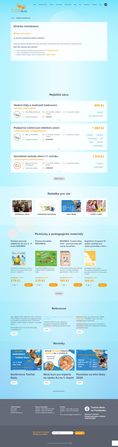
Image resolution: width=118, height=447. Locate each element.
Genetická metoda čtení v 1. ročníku (36, 156)
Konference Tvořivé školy (23, 376)
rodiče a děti (96, 214)
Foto (80, 4)
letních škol (80, 319)
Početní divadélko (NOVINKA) (43, 242)
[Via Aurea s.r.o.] (70, 443)
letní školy (71, 214)
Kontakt (94, 4)
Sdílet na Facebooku (22, 34)
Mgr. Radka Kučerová (32, 112)
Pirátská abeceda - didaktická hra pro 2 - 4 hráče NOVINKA (21, 244)
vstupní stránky (52, 50)
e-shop (58, 293)
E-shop (51, 4)
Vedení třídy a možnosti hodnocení (35, 105)
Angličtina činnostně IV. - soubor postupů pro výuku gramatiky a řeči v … (95, 245)
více (13, 333)
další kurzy (58, 178)
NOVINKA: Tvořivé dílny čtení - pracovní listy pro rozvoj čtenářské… (71, 244)
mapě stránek (50, 54)
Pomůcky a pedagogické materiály (59, 234)
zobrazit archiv (58, 391)
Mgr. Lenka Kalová (31, 134)
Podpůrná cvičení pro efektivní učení (36, 128)
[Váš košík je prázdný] (105, 4)
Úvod (34, 4)
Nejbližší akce (59, 94)
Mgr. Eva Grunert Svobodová (31, 164)
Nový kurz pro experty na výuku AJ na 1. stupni (58, 376)
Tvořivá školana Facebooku (98, 409)
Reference (87, 4)
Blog (75, 4)
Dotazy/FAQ (68, 4)
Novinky (59, 343)
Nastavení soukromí (92, 414)
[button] (100, 4)
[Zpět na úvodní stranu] (19, 7)
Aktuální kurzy (43, 4)
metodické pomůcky (46, 214)
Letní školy (59, 4)
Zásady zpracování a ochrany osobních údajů (95, 417)
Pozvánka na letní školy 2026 (90, 376)
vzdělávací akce (22, 214)
